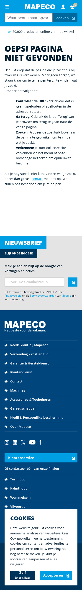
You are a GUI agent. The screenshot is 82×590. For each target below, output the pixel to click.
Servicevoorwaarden (43, 296)
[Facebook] (40, 442)
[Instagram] (7, 442)
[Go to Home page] (40, 6)
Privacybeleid (13, 296)
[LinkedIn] (15, 442)
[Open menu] (7, 7)
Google (66, 296)
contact (37, 179)
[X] (23, 442)
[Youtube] (32, 442)
